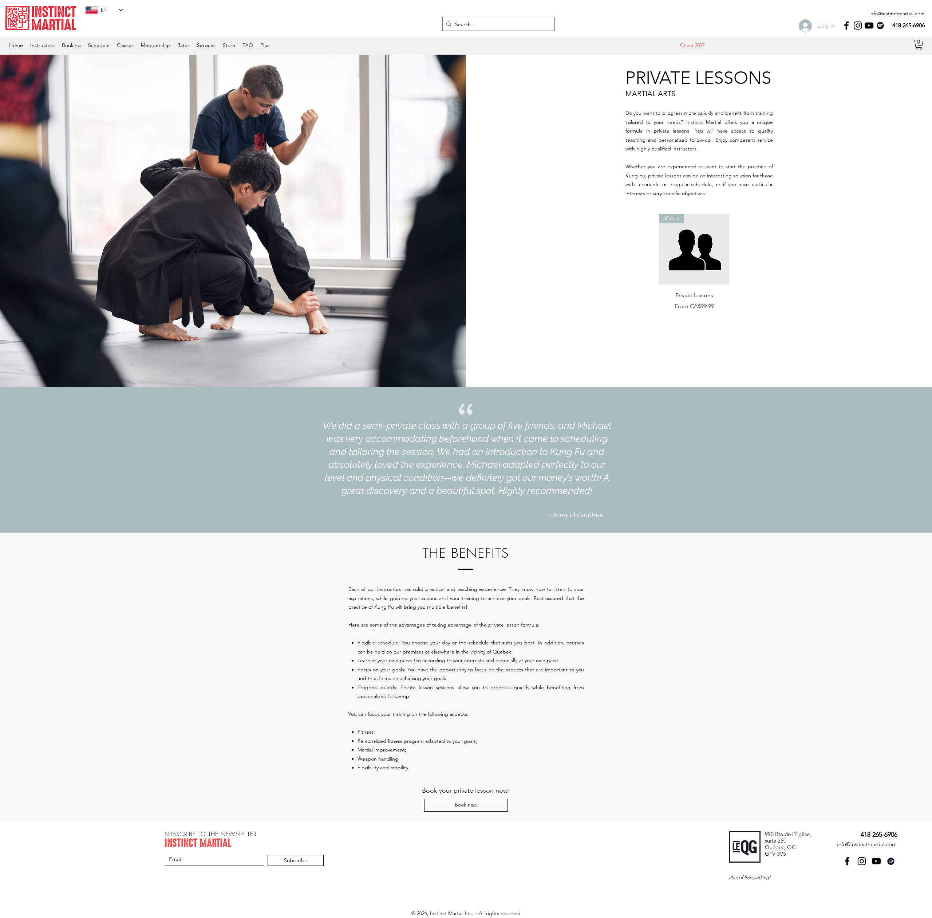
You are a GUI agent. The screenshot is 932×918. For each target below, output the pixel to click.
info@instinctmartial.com (897, 13)
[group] (694, 262)
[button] (98, 45)
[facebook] (846, 25)
